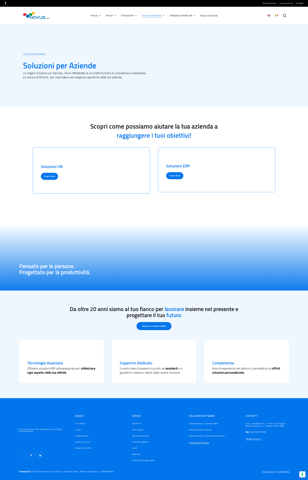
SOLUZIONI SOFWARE (34, 54)
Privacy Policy (268, 471)
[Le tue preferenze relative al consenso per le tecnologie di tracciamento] (302, 474)
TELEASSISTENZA (199, 443)
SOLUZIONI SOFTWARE (201, 416)
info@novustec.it (253, 439)
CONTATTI (251, 416)
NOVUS (79, 416)
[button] (49, 176)
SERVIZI (136, 416)
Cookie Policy (283, 471)
